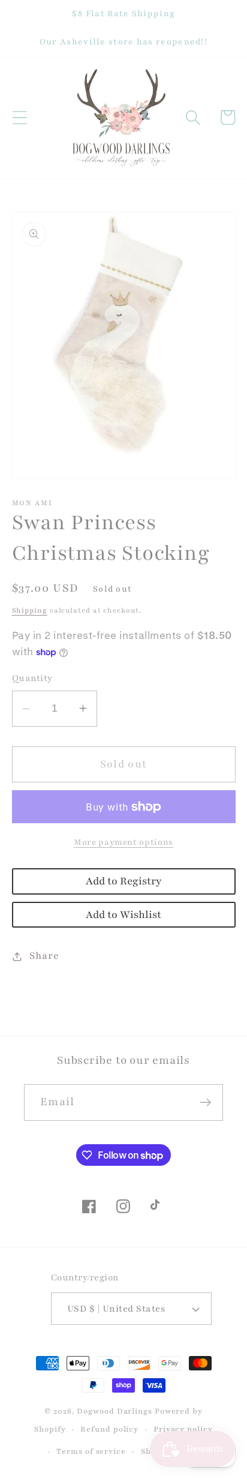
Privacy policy (183, 1429)
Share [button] (44, 955)
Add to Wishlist (123, 915)
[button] (19, 117)
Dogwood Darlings (114, 1411)
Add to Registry (123, 881)
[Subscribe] (205, 1102)
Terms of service (91, 1451)
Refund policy (109, 1429)
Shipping (29, 610)
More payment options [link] (123, 842)
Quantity (32, 678)
